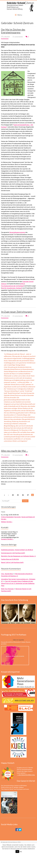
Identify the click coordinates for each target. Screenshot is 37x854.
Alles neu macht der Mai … (14, 450)
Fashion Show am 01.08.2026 (10, 559)
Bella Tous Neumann (7, 589)
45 (18, 495)
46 (23, 495)
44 (13, 495)
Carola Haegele (18, 36)
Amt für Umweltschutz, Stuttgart (12, 288)
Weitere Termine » (6, 522)
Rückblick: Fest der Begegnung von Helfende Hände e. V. (18, 556)
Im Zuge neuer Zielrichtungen (16, 311)
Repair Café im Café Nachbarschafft (12, 562)
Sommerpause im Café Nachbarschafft (13, 553)
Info (20, 851)
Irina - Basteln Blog (7, 574)
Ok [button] (17, 851)
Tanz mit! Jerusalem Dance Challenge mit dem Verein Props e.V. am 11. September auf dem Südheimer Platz (18, 583)
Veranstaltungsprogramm (17, 232)
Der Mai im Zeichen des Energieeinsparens (13, 31)
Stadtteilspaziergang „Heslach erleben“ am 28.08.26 (17, 550)
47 (28, 495)
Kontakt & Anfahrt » (7, 539)
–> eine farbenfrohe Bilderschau (26, 775)
